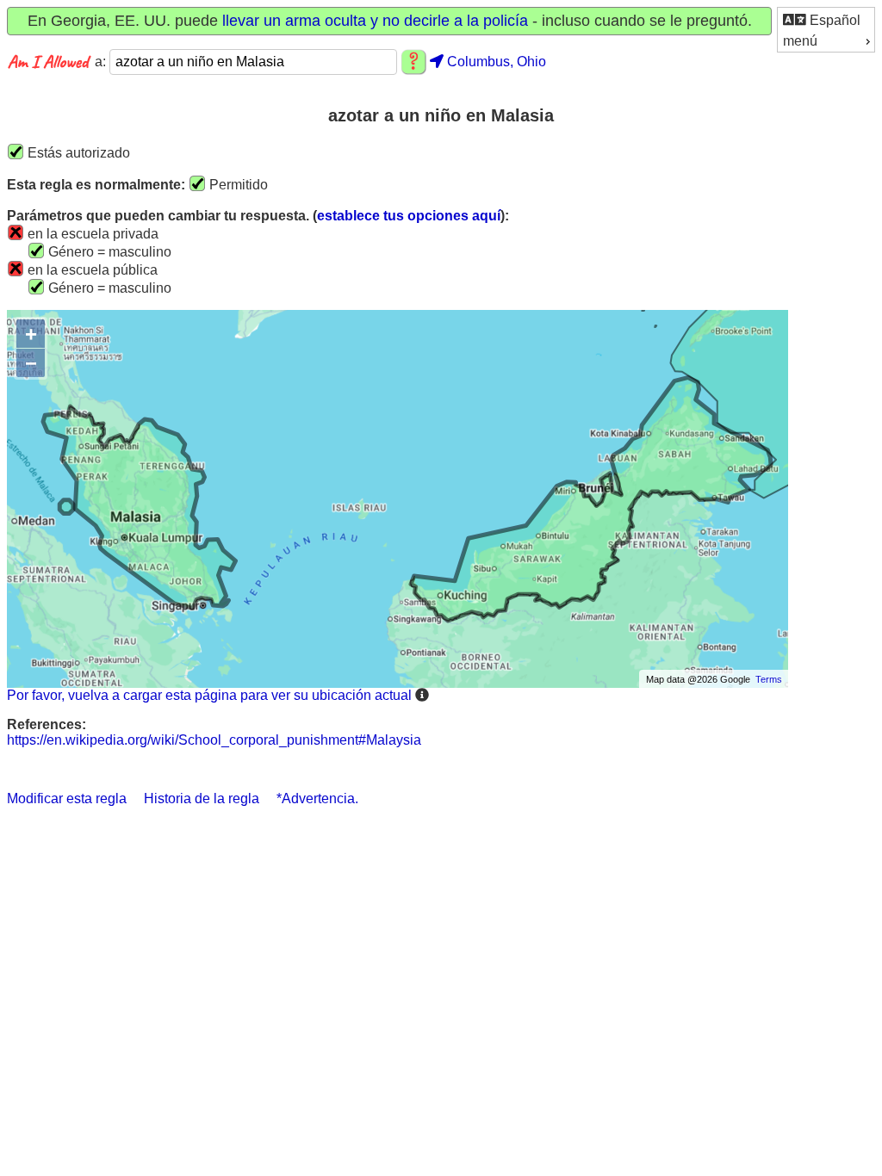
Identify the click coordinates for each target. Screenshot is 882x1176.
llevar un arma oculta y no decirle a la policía (375, 20)
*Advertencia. (317, 798)
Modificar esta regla (67, 798)
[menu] (826, 30)
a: (102, 61)
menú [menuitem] (800, 41)
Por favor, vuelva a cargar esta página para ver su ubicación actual (209, 695)
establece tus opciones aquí (408, 215)
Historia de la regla (201, 798)
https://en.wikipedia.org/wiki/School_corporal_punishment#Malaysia (214, 740)
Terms (768, 679)
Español (833, 20)
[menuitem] (826, 19)
